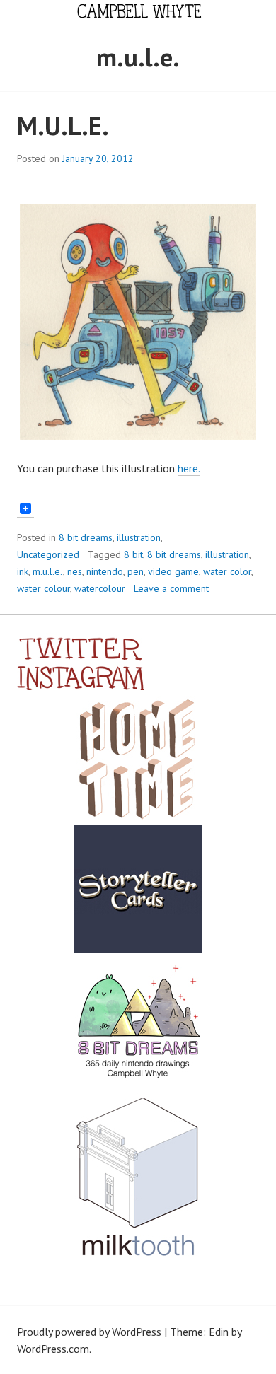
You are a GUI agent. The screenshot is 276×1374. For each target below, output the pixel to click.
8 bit (133, 554)
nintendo (104, 571)
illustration (139, 537)
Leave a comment (171, 588)
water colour (43, 588)
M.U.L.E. (63, 125)
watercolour (99, 588)
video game (173, 571)
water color (227, 571)
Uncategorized (48, 554)
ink (22, 571)
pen (135, 571)
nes (74, 571)
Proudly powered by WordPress (89, 1331)
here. (189, 468)
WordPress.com (53, 1348)
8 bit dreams (86, 537)
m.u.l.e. (48, 571)
